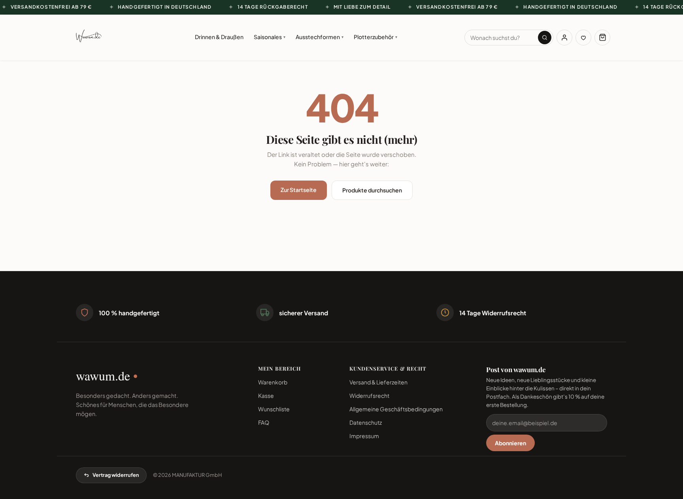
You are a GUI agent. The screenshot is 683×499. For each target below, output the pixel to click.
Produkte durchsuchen (372, 190)
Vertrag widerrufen (115, 475)
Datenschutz (365, 422)
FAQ (263, 422)
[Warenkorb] (602, 37)
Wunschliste (274, 408)
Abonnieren (510, 442)
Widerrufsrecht (369, 395)
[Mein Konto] (564, 37)
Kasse (266, 395)
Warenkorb (272, 382)
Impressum (364, 435)
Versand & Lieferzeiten (378, 382)
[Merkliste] (583, 37)
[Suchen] (544, 37)
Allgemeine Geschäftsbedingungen (396, 408)
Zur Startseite (299, 189)
